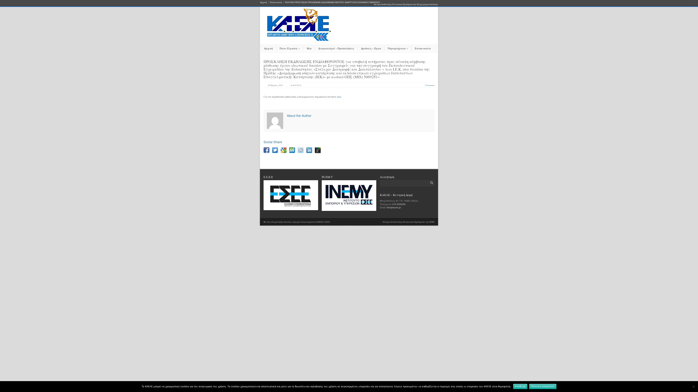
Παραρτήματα (398, 48)
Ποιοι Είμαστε (290, 48)
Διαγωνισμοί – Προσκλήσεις (336, 48)
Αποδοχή (520, 386)
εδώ (339, 96)
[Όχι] (693, 386)
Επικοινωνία (276, 2)
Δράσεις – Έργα (371, 48)
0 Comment (429, 85)
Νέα (309, 48)
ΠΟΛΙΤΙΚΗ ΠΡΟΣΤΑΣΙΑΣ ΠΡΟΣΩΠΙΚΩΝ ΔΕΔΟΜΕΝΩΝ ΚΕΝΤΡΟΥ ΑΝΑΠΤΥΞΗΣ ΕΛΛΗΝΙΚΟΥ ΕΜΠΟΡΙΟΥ (332, 2)
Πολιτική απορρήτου (543, 386)
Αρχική (263, 2)
